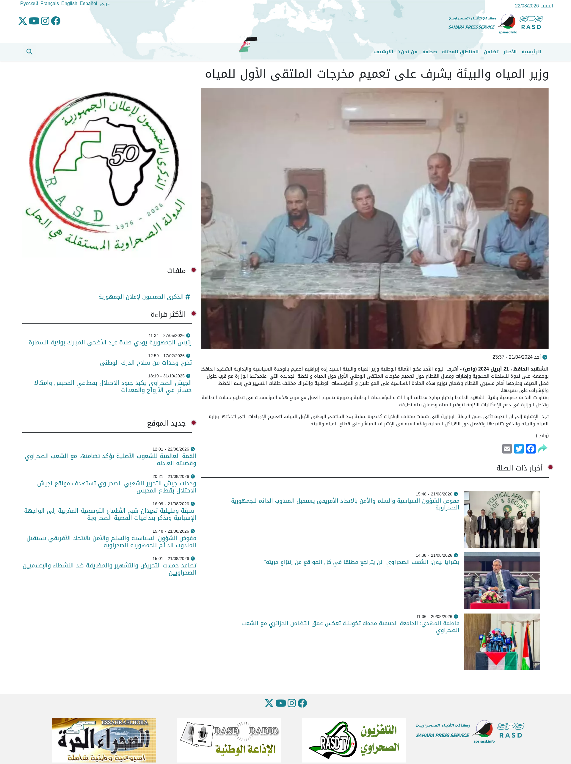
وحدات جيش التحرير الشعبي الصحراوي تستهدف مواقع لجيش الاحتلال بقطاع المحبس (116, 487)
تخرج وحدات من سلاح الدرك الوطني (146, 362)
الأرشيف (383, 51)
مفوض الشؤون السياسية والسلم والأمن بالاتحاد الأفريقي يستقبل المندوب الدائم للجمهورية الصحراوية (345, 504)
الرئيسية (532, 51)
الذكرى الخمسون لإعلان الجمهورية (141, 296)
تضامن (491, 51)
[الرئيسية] (498, 24)
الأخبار (510, 51)
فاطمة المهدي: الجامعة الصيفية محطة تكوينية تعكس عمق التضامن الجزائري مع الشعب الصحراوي (350, 627)
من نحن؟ (408, 51)
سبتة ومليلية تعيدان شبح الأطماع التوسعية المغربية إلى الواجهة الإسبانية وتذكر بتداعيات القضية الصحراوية (110, 514)
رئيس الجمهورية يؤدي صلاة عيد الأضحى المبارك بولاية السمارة (109, 342)
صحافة (429, 51)
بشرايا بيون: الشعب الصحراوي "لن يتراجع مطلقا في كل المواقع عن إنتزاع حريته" (361, 561)
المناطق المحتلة (460, 51)
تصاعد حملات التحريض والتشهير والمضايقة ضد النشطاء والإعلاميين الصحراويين (109, 569)
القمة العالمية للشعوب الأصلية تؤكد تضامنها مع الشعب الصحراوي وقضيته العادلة (110, 459)
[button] (29, 51)
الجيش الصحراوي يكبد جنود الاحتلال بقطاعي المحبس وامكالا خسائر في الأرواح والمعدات (113, 386)
